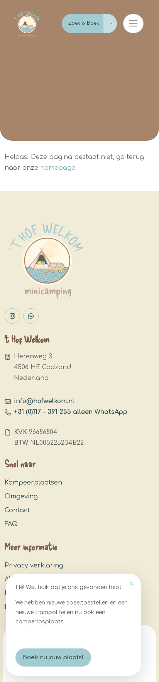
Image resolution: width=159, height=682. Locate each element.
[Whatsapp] (31, 316)
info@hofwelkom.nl (44, 401)
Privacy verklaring (34, 565)
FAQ (11, 524)
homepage (57, 167)
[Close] (131, 583)
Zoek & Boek (83, 23)
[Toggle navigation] (133, 23)
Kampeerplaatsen (33, 482)
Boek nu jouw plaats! (53, 657)
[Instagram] (12, 316)
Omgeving (21, 496)
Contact (17, 510)
